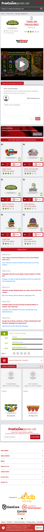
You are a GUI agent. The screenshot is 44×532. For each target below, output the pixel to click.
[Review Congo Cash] (11, 223)
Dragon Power (6, 169)
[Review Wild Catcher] (33, 223)
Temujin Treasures (8, 204)
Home (3, 14)
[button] (40, 366)
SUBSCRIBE (35, 437)
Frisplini (4, 391)
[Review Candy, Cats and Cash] (33, 152)
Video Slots (10, 14)
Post (37, 119)
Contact (9, 522)
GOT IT (39, 528)
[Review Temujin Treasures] (11, 187)
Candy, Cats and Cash (31, 169)
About (3, 522)
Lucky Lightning (29, 204)
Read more (37, 134)
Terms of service (19, 522)
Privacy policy (31, 522)
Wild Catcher (28, 239)
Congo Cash (6, 239)
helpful (25, 391)
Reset (32, 119)
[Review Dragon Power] (11, 152)
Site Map (40, 522)
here (31, 530)
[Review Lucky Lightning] (33, 187)
